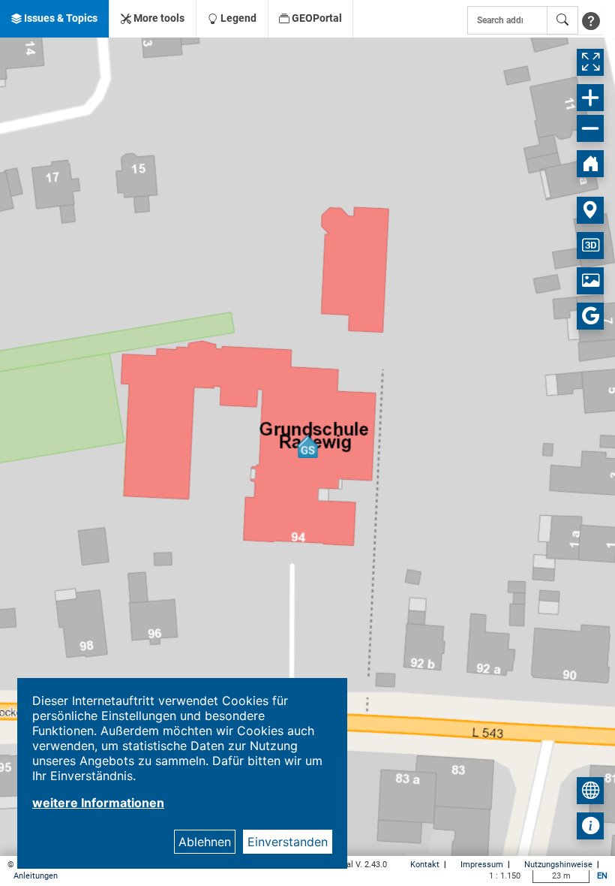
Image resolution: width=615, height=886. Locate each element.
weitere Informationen (98, 802)
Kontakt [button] (426, 864)
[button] (54, 19)
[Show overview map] (590, 790)
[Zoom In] (590, 97)
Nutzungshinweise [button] (559, 864)
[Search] (562, 20)
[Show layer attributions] (590, 825)
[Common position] (590, 210)
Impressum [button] (483, 864)
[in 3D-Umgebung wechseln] (590, 245)
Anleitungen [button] (36, 876)
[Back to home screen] (590, 163)
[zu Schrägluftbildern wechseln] (590, 280)
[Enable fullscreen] (590, 62)
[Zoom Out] (590, 128)
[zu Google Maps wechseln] (590, 316)
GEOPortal (316, 18)
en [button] (602, 876)
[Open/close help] (591, 20)
